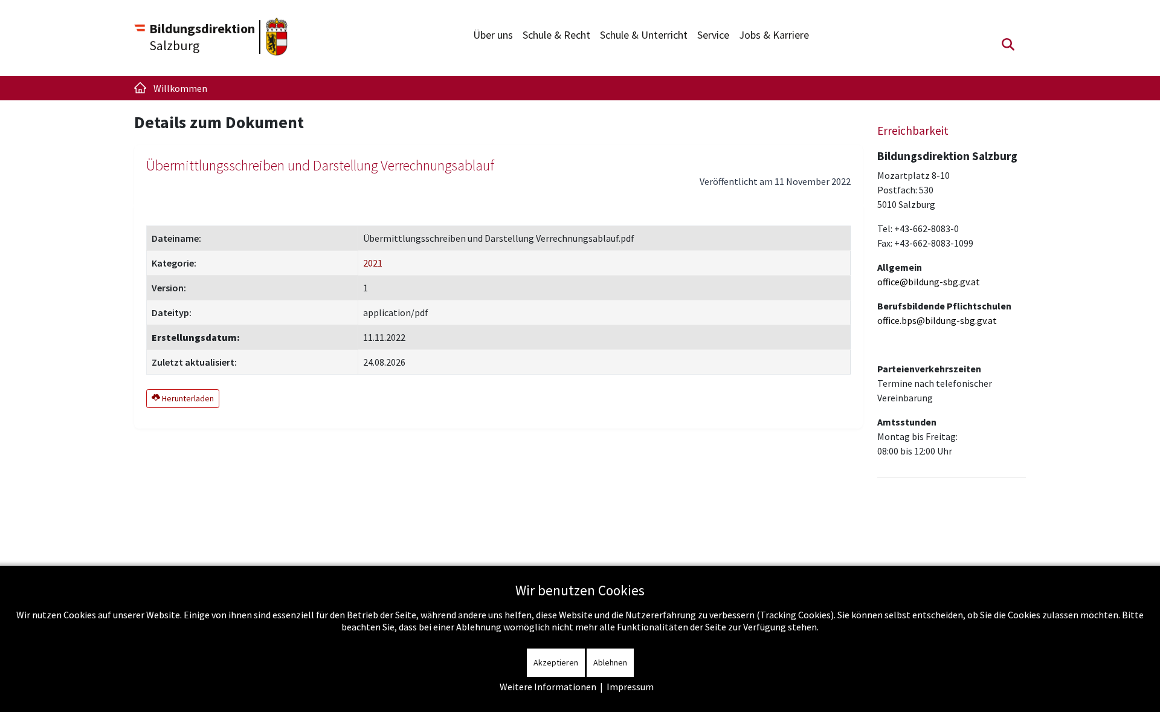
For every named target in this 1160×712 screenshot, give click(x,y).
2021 (372, 263)
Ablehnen (610, 662)
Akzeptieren (555, 662)
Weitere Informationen (548, 687)
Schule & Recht (556, 35)
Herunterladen (187, 398)
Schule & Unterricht (644, 35)
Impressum (630, 687)
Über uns (493, 35)
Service (713, 35)
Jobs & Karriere (774, 35)
